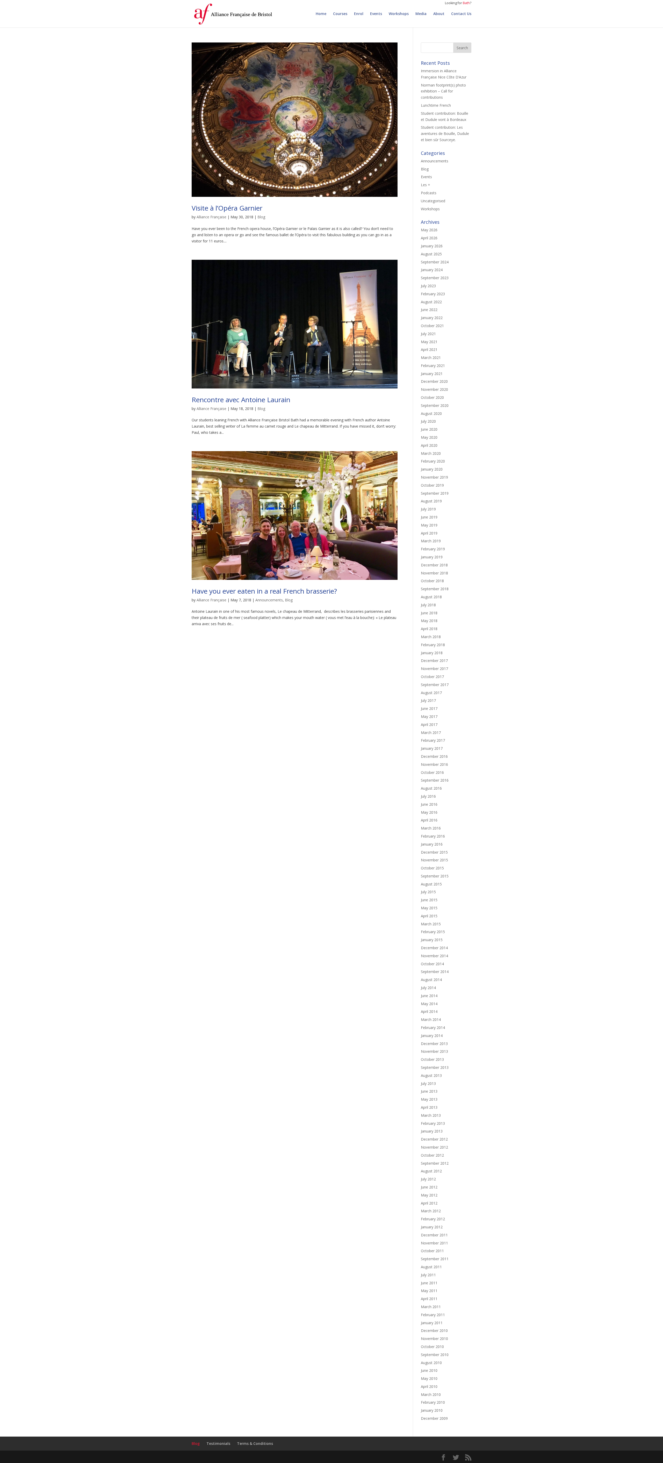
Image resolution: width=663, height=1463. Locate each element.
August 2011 (431, 1266)
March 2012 (431, 1210)
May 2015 (429, 907)
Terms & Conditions (255, 1443)
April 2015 (429, 915)
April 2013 (429, 1107)
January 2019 (432, 556)
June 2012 (429, 1187)
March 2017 (431, 732)
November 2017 (434, 668)
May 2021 (429, 341)
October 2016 (432, 772)
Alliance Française (211, 216)
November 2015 (434, 859)
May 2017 (429, 716)
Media (421, 14)
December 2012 (434, 1139)
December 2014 (434, 947)
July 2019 (428, 509)
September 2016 (435, 780)
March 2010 (431, 1394)
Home (321, 14)
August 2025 (431, 253)
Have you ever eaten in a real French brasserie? (264, 591)
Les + (425, 184)
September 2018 (435, 588)
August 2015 (431, 884)
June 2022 (429, 309)
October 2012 (432, 1155)
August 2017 (431, 692)
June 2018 (429, 612)
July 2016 (428, 796)
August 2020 (431, 413)
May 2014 (429, 1003)
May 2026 (429, 229)
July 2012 (428, 1179)
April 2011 (429, 1298)
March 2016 (431, 828)
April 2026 (429, 237)
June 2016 (429, 804)
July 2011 (428, 1274)
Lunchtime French (436, 105)
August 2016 (431, 788)
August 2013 (431, 1075)
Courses (340, 14)
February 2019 (433, 548)
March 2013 (431, 1115)
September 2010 (435, 1354)
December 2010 (434, 1330)
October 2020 (432, 397)
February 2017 (433, 740)
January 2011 (432, 1322)
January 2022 (432, 317)
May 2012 (429, 1195)
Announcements (269, 599)
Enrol (358, 14)
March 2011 (431, 1306)
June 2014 (429, 995)
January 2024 (432, 269)
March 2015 (431, 923)
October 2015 (432, 868)
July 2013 (428, 1083)
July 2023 (428, 285)
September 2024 (435, 262)
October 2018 (432, 580)
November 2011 (434, 1243)
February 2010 (433, 1402)
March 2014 (431, 1019)
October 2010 (432, 1346)
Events (376, 14)
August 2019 (431, 501)
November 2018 (434, 573)
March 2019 (431, 540)
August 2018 (431, 596)
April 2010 (429, 1386)
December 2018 (434, 565)
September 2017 (435, 684)
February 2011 (433, 1314)
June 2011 (429, 1282)
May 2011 (429, 1290)
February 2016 (433, 836)
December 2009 (434, 1418)
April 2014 (429, 1011)
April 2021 (429, 349)
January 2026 (432, 245)
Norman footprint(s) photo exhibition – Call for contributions (443, 91)
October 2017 (432, 676)
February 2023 (433, 293)
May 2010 (429, 1378)
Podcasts (428, 192)
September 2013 (435, 1067)
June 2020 (429, 429)
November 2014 (434, 955)
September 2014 (435, 971)
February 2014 (433, 1027)
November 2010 (434, 1338)
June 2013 (429, 1091)
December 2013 (434, 1043)
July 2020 (428, 421)
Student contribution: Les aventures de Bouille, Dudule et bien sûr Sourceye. (445, 133)
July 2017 (428, 700)
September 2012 (435, 1163)
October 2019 (432, 485)
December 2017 (434, 660)
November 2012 (434, 1147)
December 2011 (434, 1235)
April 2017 (429, 724)
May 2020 (429, 437)
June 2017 (429, 708)
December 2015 (434, 852)
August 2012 (431, 1171)
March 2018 (431, 636)
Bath (466, 3)
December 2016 (434, 756)
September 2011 (435, 1258)
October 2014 (432, 963)
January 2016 (432, 844)
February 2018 (433, 644)
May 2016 (429, 812)
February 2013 (433, 1123)
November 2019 (434, 477)
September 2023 (435, 277)
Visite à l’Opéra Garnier (227, 208)
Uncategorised (433, 200)
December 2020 (434, 381)
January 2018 (432, 652)
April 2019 (429, 533)
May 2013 (429, 1099)
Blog (261, 216)
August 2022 (431, 301)
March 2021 (431, 357)
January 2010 (432, 1410)
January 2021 (432, 373)
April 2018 (429, 628)
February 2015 (433, 931)
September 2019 (435, 493)
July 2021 (428, 333)
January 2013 (432, 1131)
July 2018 (428, 604)
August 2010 (431, 1362)
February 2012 (433, 1218)
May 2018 (429, 620)
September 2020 (435, 405)
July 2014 (428, 987)
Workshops (399, 14)
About (438, 14)
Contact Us (461, 14)
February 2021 (433, 365)
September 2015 (435, 876)
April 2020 (429, 445)
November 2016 (434, 764)
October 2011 (432, 1250)
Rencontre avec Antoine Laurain (241, 399)
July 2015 (428, 891)
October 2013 (432, 1059)
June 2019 (429, 517)
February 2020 (433, 461)
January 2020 (432, 469)
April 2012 (429, 1203)
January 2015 (432, 939)
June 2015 (429, 899)
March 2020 (431, 453)
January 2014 (432, 1035)
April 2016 (429, 820)
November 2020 (434, 389)
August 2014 (431, 979)
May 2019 (429, 525)
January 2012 (432, 1226)
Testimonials (218, 1443)
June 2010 (429, 1370)
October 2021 (432, 325)
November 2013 (434, 1051)
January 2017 (432, 748)
